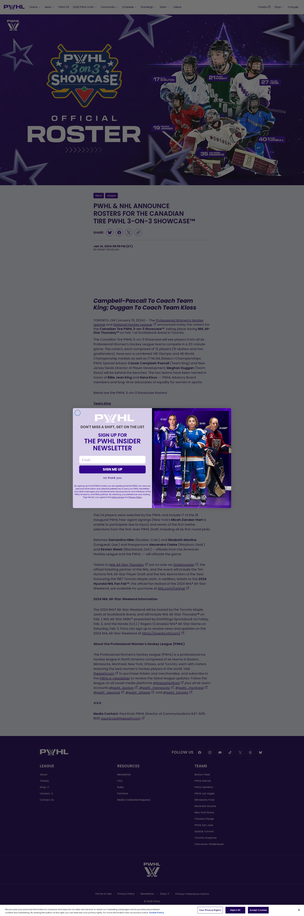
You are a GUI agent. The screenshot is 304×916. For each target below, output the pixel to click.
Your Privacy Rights (210, 910)
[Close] (298, 909)
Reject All (235, 910)
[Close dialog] (77, 413)
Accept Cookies (258, 910)
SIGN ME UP (112, 469)
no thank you (112, 478)
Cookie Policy (156, 912)
